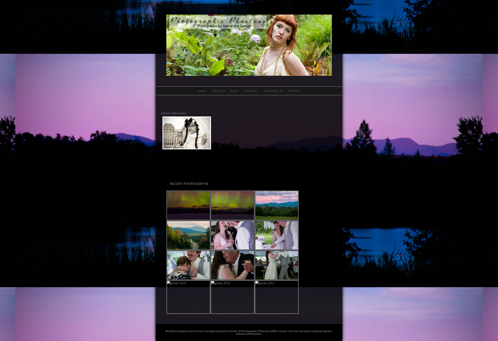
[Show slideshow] (173, 113)
